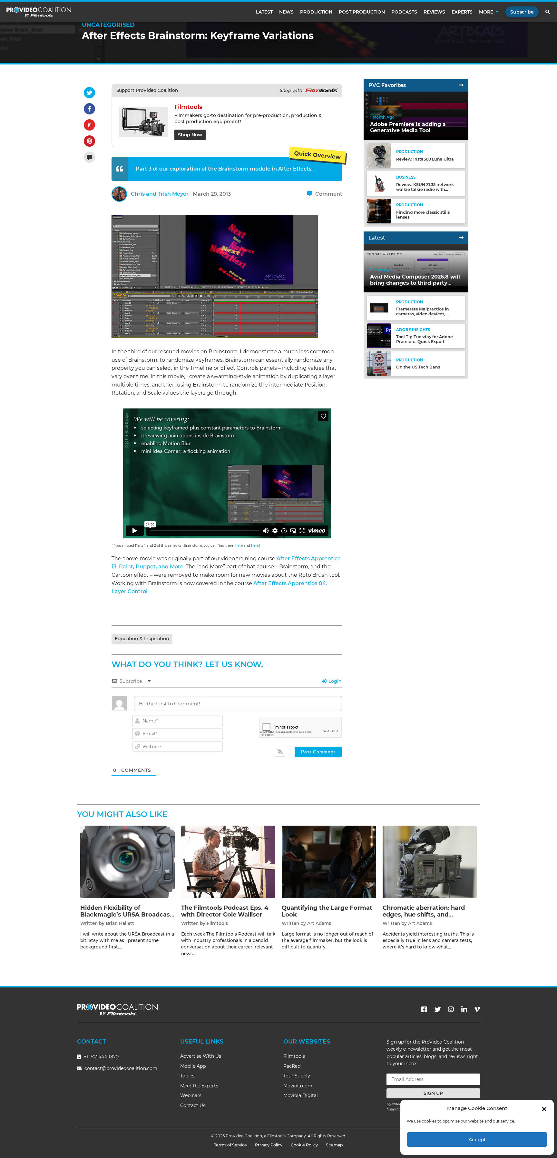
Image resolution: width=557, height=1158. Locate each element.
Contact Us (192, 1105)
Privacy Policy (268, 1145)
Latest (264, 12)
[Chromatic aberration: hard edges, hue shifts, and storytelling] (430, 861)
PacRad (291, 1066)
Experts (462, 12)
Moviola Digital (300, 1095)
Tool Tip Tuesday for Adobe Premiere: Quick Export (424, 339)
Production (316, 12)
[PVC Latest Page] (461, 238)
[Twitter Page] (438, 1009)
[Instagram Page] (451, 1009)
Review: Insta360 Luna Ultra (425, 159)
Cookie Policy (304, 1145)
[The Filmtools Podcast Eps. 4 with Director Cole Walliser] (228, 861)
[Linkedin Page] (464, 1009)
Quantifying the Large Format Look (327, 911)
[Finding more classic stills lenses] (379, 211)
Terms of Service (230, 1145)
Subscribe (522, 12)
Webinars (190, 1095)
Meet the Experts (199, 1086)
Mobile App (193, 1066)
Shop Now (190, 135)
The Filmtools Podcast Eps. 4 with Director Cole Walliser (224, 911)
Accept (477, 1139)
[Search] (548, 12)
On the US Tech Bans (418, 367)
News (286, 12)
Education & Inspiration (142, 639)
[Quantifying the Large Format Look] (329, 861)
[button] (544, 1108)
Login (334, 681)
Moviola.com (297, 1086)
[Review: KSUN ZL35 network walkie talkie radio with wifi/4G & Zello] (379, 183)
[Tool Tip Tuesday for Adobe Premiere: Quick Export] (379, 335)
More (486, 12)
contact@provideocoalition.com (120, 1068)
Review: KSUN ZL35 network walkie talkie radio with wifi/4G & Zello (425, 189)
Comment (328, 194)
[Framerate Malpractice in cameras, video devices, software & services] (379, 308)
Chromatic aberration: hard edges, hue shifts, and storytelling (424, 914)
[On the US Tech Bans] (379, 363)
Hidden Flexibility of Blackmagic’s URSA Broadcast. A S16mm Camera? (127, 914)
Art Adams (319, 923)
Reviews (434, 12)
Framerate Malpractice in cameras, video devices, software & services (422, 314)
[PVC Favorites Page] (461, 85)
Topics (187, 1076)
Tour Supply (296, 1076)
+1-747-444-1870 (101, 1057)
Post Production (362, 12)
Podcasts (404, 12)
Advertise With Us (200, 1056)
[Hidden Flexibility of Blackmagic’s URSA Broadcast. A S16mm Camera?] (127, 861)
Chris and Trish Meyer (160, 194)
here (239, 546)
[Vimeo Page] (477, 1009)
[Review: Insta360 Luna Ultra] (379, 155)
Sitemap (334, 1145)
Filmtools (217, 923)
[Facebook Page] (424, 1009)
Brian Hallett (120, 923)
